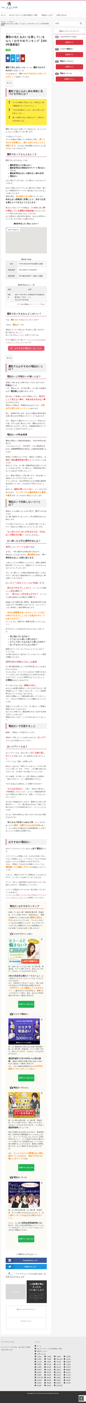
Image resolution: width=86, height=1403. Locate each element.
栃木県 (68, 1372)
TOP (4, 21)
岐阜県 (49, 1367)
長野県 (39, 1383)
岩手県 (68, 1367)
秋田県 (39, 1380)
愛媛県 (68, 1370)
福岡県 (58, 1377)
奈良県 (58, 1362)
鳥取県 (49, 1385)
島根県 (39, 1370)
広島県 (49, 1370)
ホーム (3, 15)
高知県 (39, 1385)
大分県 (39, 1362)
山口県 (58, 1364)
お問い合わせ (62, 15)
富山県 (49, 1364)
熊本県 (58, 1375)
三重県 (49, 1356)
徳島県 (58, 1370)
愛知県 (39, 1372)
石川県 (68, 1375)
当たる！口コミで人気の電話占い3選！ (23, 15)
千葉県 (49, 1359)
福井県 (49, 1377)
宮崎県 (39, 1364)
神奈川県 (40, 1377)
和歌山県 (59, 1359)
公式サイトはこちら (26, 1004)
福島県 (68, 1377)
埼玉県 (68, 1359)
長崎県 (68, 1380)
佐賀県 (68, 1356)
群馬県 (49, 1380)
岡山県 (58, 1367)
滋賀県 (49, 1375)
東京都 (58, 1372)
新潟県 (49, 1372)
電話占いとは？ (47, 15)
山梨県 (39, 1367)
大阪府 (49, 1362)
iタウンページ (34, 304)
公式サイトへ (69, 79)
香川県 (68, 1383)
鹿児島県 (59, 1385)
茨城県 (58, 1380)
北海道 (39, 1356)
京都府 (58, 1356)
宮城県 (68, 1362)
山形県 (68, 1364)
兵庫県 (10, 21)
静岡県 (58, 1383)
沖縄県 (39, 1375)
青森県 (49, 1383)
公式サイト (69, 42)
